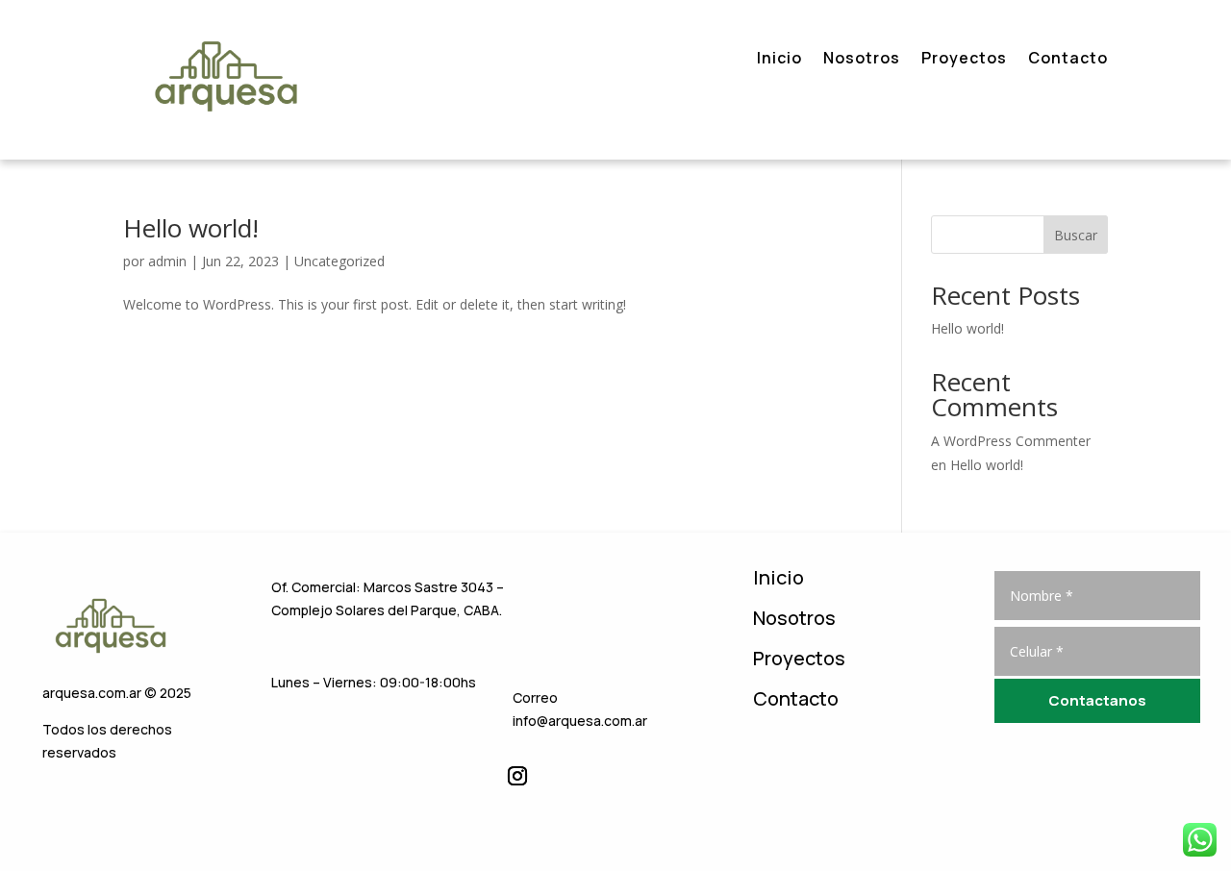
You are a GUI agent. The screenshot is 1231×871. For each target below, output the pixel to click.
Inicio (779, 59)
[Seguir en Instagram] (517, 776)
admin (167, 261)
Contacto (1068, 59)
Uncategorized (339, 261)
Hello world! (191, 228)
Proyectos (964, 59)
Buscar (1075, 235)
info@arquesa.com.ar (580, 720)
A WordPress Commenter (1011, 441)
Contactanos (1097, 700)
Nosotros (861, 59)
